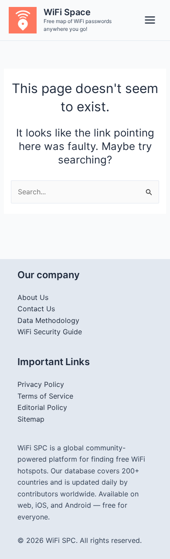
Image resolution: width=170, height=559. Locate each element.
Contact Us (36, 308)
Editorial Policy (42, 407)
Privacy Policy (40, 384)
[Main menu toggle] (150, 20)
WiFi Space (67, 12)
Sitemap (30, 419)
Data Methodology (48, 320)
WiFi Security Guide (49, 331)
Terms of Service (45, 396)
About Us (32, 297)
